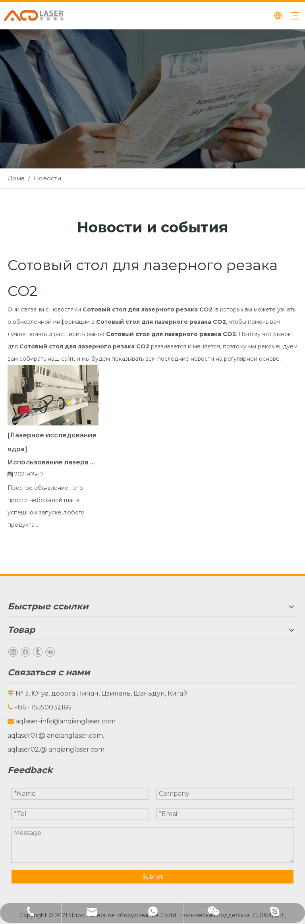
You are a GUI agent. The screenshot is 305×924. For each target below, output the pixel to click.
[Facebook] (25, 651)
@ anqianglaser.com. (71, 735)
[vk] (50, 651)
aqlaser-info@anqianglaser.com (65, 721)
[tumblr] (37, 651)
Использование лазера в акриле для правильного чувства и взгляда (53, 462)
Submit (153, 876)
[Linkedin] (13, 651)
